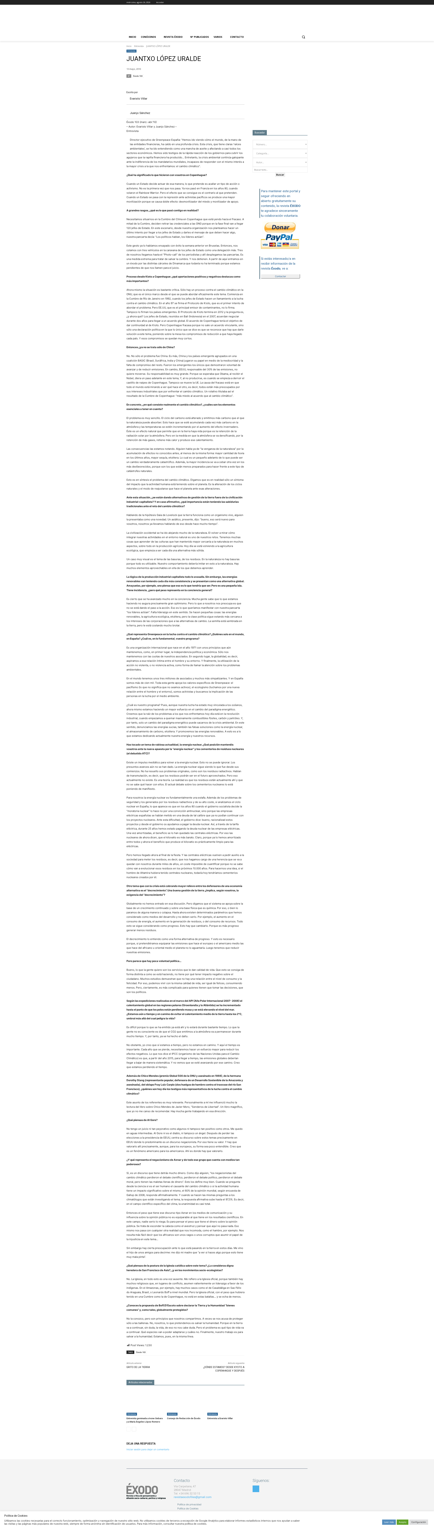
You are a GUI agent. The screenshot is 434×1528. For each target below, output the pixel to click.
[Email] (225, 82)
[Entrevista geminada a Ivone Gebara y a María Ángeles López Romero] (145, 1403)
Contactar (280, 276)
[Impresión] (233, 82)
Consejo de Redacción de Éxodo (183, 1418)
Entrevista (139, 46)
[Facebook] (291, 2)
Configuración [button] (418, 1522)
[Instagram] (296, 2)
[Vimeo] (306, 2)
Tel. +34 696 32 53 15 (187, 1493)
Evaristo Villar (138, 98)
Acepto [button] (402, 1522)
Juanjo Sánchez (140, 113)
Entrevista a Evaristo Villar (220, 1418)
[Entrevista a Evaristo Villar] (225, 1403)
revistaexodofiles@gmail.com (193, 1497)
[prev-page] (128, 1429)
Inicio (129, 46)
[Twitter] (301, 2)
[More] (240, 82)
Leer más (389, 1522)
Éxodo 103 (137, 76)
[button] (303, 37)
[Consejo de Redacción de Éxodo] (185, 1403)
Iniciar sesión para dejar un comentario (147, 1449)
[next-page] (134, 1429)
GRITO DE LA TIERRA (138, 1367)
